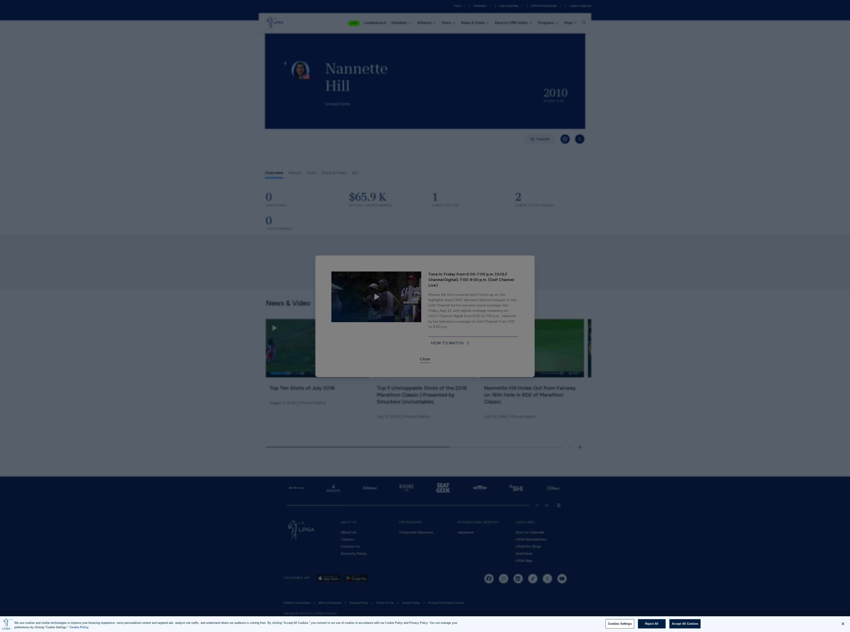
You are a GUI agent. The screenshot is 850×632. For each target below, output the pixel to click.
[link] (450, 343)
